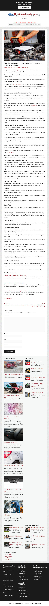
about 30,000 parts (16, 84)
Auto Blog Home (22, 570)
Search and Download (24, 7)
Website (6, 345)
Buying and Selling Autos (24, 591)
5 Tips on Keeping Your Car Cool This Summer (15, 275)
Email (5, 339)
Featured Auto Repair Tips (24, 595)
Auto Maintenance (31, 22)
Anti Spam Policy (37, 577)
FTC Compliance (37, 573)
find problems (33, 105)
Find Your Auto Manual (23, 579)
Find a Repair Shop (23, 577)
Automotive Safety (8, 559)
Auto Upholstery (8, 557)
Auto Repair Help (17, 67)
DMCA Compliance (38, 576)
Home (15, 22)
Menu (25, 19)
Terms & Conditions (38, 571)
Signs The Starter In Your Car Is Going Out (14, 283)
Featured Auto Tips (23, 576)
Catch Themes (38, 603)
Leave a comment (25, 67)
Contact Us (36, 579)
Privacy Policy (36, 570)
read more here (10, 152)
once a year (16, 70)
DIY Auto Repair (22, 22)
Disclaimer (36, 574)
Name (6, 334)
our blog (37, 270)
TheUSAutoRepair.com (19, 603)
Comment (6, 316)
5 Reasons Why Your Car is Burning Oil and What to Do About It (19, 291)
